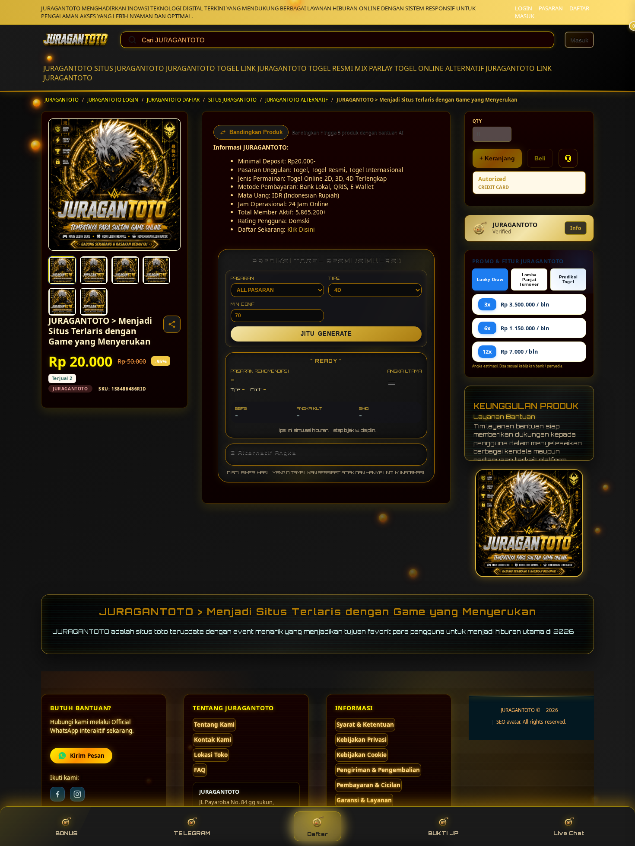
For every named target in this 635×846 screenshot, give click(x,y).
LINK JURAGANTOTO (274, 68)
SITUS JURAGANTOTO (129, 68)
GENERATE (326, 334)
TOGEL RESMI (330, 68)
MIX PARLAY (374, 68)
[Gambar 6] (94, 302)
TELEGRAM (192, 833)
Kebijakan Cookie (362, 755)
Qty (477, 121)
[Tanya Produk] (568, 158)
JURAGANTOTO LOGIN (112, 99)
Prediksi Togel (568, 279)
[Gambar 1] (62, 270)
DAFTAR (579, 8)
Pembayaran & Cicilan (368, 785)
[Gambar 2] (94, 270)
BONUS (66, 833)
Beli (540, 158)
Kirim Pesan (87, 756)
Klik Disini (301, 229)
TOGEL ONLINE (419, 68)
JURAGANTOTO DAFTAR (173, 99)
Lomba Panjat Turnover (529, 279)
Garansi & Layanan (364, 800)
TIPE (334, 278)
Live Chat (568, 833)
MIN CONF (243, 303)
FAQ (200, 770)
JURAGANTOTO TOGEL (202, 68)
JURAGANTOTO (67, 68)
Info (575, 228)
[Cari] (132, 39)
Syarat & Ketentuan (365, 724)
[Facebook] (57, 794)
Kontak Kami (212, 740)
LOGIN (523, 8)
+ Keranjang (497, 158)
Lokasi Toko (211, 755)
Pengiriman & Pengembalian (378, 770)
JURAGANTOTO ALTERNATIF (296, 99)
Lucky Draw (490, 279)
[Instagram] (77, 794)
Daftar (317, 834)
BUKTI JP (443, 833)
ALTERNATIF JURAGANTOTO (490, 68)
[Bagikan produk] (172, 324)
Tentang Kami (214, 724)
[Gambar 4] (156, 270)
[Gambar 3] (125, 270)
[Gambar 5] (62, 302)
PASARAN (551, 8)
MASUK (524, 16)
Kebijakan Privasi (362, 740)
